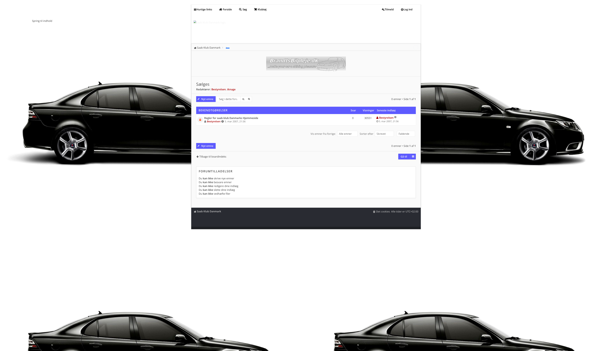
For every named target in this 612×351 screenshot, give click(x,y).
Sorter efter (367, 134)
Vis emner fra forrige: (323, 134)
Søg (243, 99)
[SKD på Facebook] (415, 47)
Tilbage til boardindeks (212, 156)
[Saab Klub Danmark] (210, 22)
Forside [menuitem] (227, 9)
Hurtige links (204, 9)
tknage (231, 89)
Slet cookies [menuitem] (383, 211)
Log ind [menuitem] (408, 9)
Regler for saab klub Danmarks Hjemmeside (231, 118)
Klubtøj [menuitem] (262, 9)
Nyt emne (207, 99)
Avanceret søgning (249, 99)
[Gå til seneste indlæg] (395, 117)
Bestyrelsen (218, 89)
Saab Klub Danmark (209, 211)
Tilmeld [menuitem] (389, 9)
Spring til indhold (42, 21)
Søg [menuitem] (244, 9)
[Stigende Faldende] (405, 134)
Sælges (202, 84)
